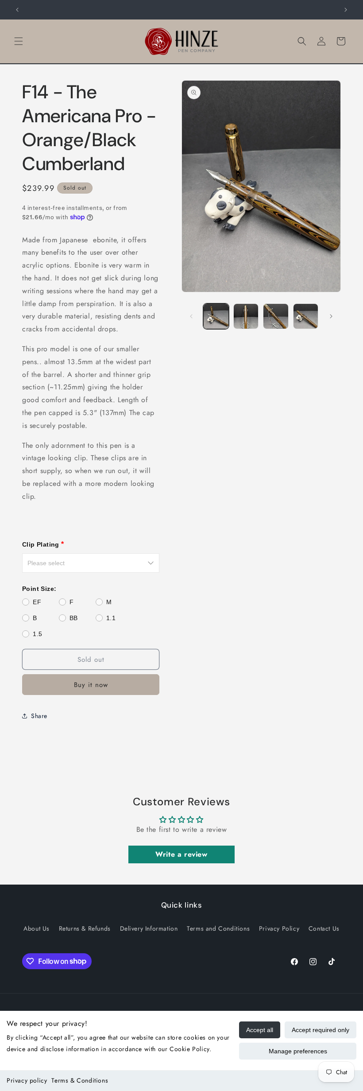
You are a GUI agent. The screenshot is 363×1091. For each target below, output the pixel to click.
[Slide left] (191, 316)
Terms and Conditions (218, 928)
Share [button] (39, 715)
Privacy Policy (279, 928)
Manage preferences (298, 1051)
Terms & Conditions (79, 1080)
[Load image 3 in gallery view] (276, 316)
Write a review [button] (181, 854)
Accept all (259, 1029)
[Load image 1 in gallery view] (216, 316)
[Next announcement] (345, 9)
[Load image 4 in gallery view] (306, 316)
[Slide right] (331, 316)
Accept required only (320, 1029)
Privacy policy (27, 1080)
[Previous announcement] (17, 9)
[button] (18, 41)
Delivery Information (149, 928)
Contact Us (324, 928)
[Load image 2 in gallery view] (246, 316)
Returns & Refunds (85, 928)
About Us (36, 928)
